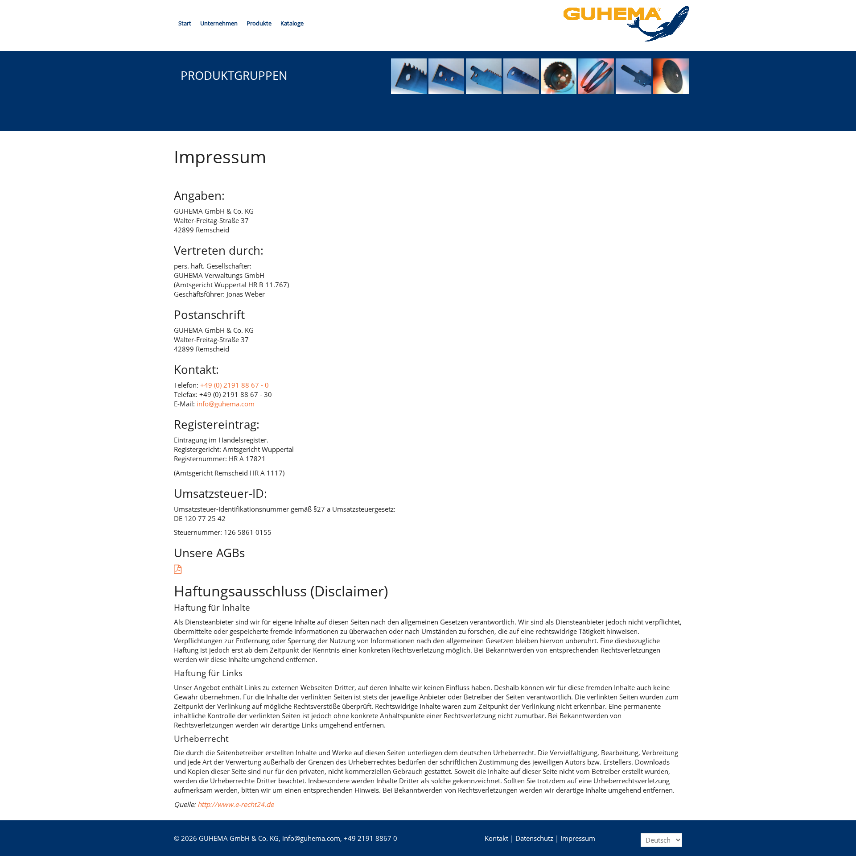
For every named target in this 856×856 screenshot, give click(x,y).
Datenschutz (534, 838)
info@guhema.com (226, 403)
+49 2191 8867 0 (370, 838)
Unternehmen (219, 23)
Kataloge (292, 23)
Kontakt (496, 838)
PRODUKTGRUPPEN (234, 75)
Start (184, 23)
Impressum (577, 838)
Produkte (259, 23)
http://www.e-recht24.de (236, 804)
